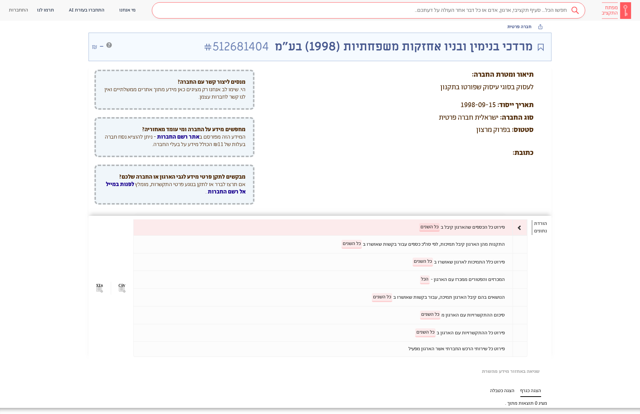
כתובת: (523, 153)
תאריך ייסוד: (515, 105)
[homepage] (616, 10)
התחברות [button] (18, 10)
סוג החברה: (517, 118)
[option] (330, 227)
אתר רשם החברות (178, 137)
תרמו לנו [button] (45, 10)
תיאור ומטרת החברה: (503, 75)
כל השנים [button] (429, 227)
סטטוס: (523, 130)
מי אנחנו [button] (127, 10)
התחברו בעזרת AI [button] (86, 10)
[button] (368, 10)
